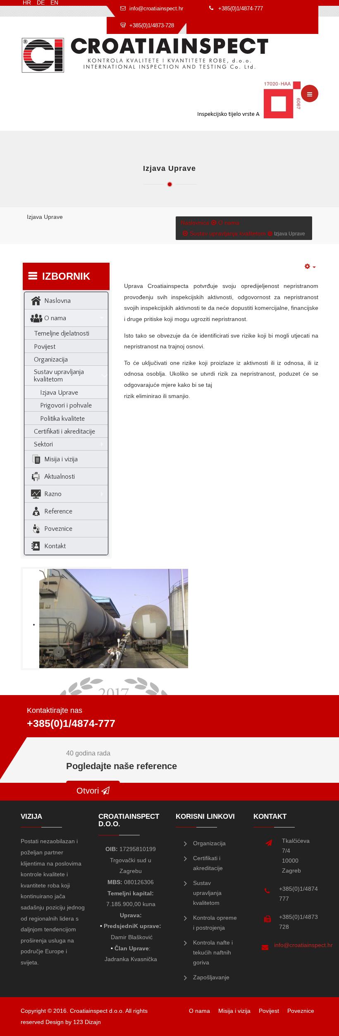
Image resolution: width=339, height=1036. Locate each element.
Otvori (88, 790)
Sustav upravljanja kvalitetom (228, 233)
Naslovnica (195, 222)
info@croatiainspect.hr (303, 945)
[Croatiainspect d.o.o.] (145, 55)
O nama (228, 222)
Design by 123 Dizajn (73, 1022)
